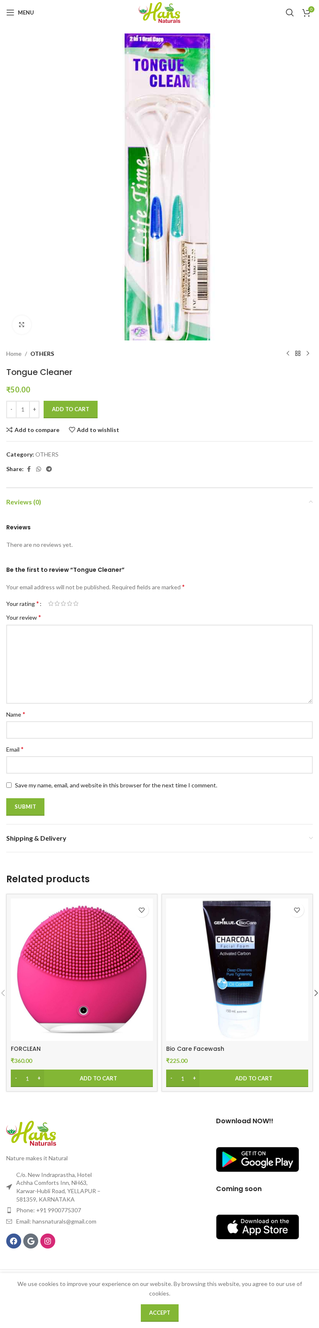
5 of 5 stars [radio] (76, 603)
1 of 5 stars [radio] (51, 603)
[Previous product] (288, 354)
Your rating (22, 603)
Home (14, 353)
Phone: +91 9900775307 (48, 1210)
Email (15, 749)
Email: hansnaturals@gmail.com (56, 1221)
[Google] (30, 1241)
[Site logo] (159, 11)
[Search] (290, 12)
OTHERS (42, 353)
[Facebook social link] (29, 469)
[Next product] (308, 354)
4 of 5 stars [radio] (69, 603)
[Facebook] (13, 1241)
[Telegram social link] (49, 469)
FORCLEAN (26, 1049)
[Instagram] (47, 1241)
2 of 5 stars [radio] (57, 603)
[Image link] (31, 1132)
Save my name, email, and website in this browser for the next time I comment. (116, 785)
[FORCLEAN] (82, 970)
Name (15, 714)
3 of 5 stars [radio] (63, 603)
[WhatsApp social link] (39, 469)
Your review (23, 617)
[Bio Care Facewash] (237, 970)
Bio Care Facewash (195, 1049)
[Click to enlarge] (21, 324)
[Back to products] (298, 354)
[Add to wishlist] (141, 910)
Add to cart (70, 409)
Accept (159, 1312)
